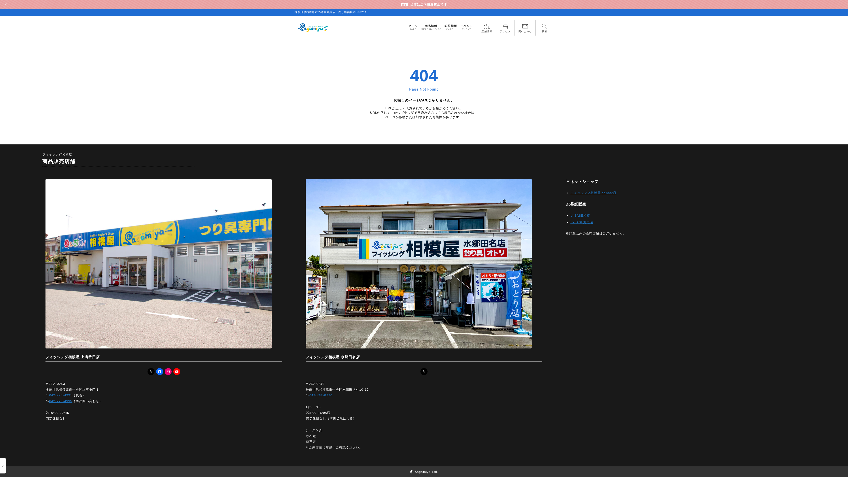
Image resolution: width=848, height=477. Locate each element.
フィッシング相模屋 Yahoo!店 (593, 193)
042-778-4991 (60, 395)
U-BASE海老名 (581, 222)
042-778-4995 (60, 401)
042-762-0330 (320, 395)
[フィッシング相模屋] (313, 27)
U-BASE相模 (580, 215)
